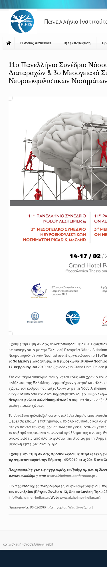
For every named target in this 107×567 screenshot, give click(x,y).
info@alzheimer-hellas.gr (29, 497)
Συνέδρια (83, 507)
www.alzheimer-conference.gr (71, 475)
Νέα (71, 507)
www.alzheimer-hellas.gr (79, 497)
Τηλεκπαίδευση (76, 42)
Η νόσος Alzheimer (35, 42)
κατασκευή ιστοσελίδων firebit (28, 544)
